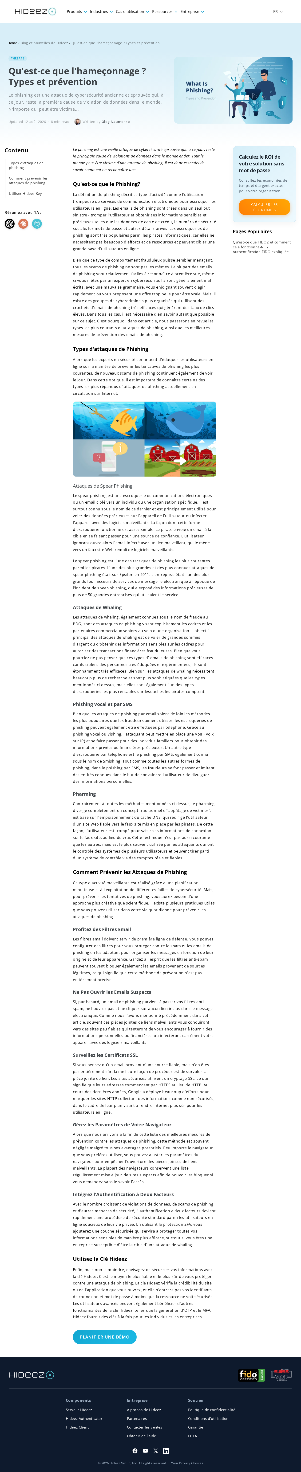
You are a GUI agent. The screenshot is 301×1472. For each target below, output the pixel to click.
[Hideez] (31, 1375)
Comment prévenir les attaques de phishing (28, 180)
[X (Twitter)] (156, 1451)
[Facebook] (135, 1451)
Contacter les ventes (144, 1427)
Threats (18, 58)
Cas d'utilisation (130, 11)
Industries (99, 11)
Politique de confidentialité (211, 1409)
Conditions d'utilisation (208, 1418)
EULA (192, 1435)
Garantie (195, 1427)
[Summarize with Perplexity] (37, 224)
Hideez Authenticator (84, 1418)
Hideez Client (77, 1427)
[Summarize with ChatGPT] (10, 224)
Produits (75, 11)
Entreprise (190, 11)
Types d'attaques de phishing (26, 165)
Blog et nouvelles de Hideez (44, 43)
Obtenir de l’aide (141, 1435)
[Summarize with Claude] (23, 224)
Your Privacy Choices (187, 1463)
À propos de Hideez (144, 1409)
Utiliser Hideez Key (25, 193)
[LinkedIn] (166, 1451)
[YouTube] (145, 1451)
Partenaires (137, 1418)
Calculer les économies (264, 207)
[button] (278, 12)
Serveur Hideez (79, 1409)
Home (12, 43)
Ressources (163, 11)
